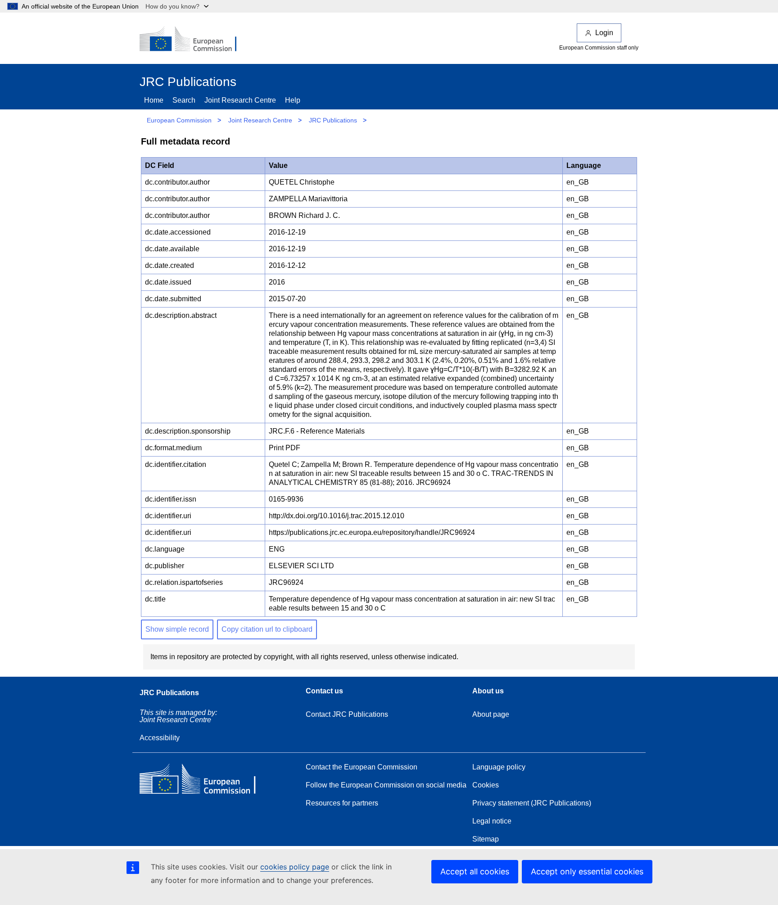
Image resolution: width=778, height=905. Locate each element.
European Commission (179, 120)
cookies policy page (294, 866)
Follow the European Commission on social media (386, 785)
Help (292, 100)
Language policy (498, 767)
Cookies (485, 785)
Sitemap (485, 839)
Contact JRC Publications (347, 714)
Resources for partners (342, 803)
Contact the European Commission (361, 767)
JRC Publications (333, 120)
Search (183, 100)
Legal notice (491, 821)
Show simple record (177, 629)
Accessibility (160, 738)
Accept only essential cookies (587, 871)
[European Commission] (194, 39)
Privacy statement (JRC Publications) (531, 803)
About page (490, 714)
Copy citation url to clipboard (267, 629)
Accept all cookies (474, 871)
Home (153, 100)
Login (604, 32)
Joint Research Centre (240, 100)
